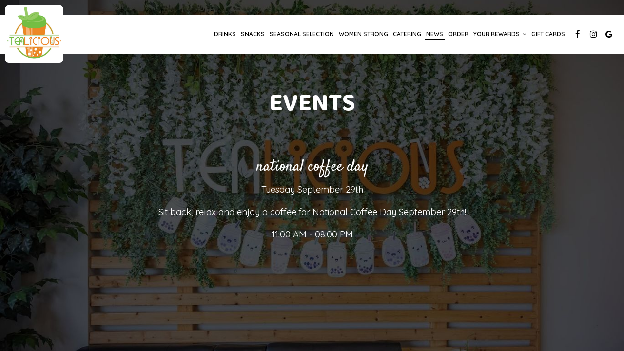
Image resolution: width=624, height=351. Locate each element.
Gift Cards (548, 34)
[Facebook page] (577, 34)
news (434, 34)
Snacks (253, 34)
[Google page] (609, 34)
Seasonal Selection (302, 34)
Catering (407, 34)
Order (458, 34)
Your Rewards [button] (497, 34)
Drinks (225, 34)
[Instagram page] (593, 34)
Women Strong (363, 34)
